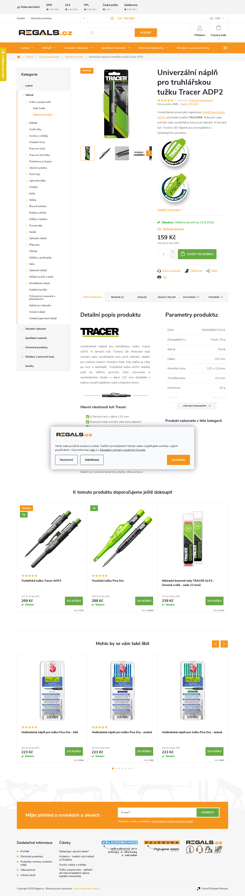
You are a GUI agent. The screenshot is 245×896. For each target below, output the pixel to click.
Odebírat (207, 812)
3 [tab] (119, 768)
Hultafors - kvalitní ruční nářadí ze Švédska (76, 858)
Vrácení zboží (27, 875)
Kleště (32, 232)
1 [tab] (113, 768)
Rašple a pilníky (37, 212)
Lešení (29, 85)
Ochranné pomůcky (36, 347)
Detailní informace (168, 210)
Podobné (214, 297)
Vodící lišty (35, 129)
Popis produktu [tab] (92, 297)
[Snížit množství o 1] (173, 256)
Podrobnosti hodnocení (201, 100)
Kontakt (21, 18)
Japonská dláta (37, 180)
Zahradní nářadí (37, 238)
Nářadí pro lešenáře (40, 305)
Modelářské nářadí (39, 283)
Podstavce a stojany (40, 161)
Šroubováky (36, 225)
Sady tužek (39, 108)
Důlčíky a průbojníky (40, 257)
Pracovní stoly (37, 148)
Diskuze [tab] (142, 297)
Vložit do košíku (200, 254)
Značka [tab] (167, 297)
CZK (217, 18)
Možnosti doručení (173, 229)
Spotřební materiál (36, 338)
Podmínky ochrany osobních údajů (36, 863)
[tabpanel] (52, 557)
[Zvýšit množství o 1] (173, 251)
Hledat (146, 33)
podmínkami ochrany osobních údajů (172, 821)
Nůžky (32, 200)
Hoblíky (33, 187)
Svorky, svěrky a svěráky (72, 864)
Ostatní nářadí (37, 312)
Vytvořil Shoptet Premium (215, 888)
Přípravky (34, 244)
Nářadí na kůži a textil (41, 277)
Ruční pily (34, 174)
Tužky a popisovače (40, 102)
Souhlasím (178, 460)
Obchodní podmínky (41, 18)
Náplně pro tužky (42, 114)
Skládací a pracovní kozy (39, 356)
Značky (29, 366)
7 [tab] (132, 768)
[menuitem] (27, 48)
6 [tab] (129, 768)
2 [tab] (116, 768)
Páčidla (33, 251)
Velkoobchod (27, 870)
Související (189, 297)
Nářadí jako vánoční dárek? (74, 851)
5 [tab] (126, 768)
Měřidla (33, 123)
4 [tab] (122, 768)
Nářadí (29, 95)
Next (224, 644)
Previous (215, 644)
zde (92, 450)
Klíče (31, 264)
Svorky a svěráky (38, 136)
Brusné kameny (37, 206)
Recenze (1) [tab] (117, 297)
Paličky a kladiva (38, 219)
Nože (32, 193)
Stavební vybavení (35, 328)
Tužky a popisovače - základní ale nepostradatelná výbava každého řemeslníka (75, 873)
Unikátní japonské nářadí (42, 318)
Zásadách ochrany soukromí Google (122, 450)
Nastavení (66, 460)
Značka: (189, 104)
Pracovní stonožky (39, 155)
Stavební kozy (37, 142)
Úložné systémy (38, 168)
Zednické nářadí (38, 270)
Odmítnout (92, 460)
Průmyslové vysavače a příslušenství (42, 297)
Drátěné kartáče (38, 289)
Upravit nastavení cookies (86, 888)
